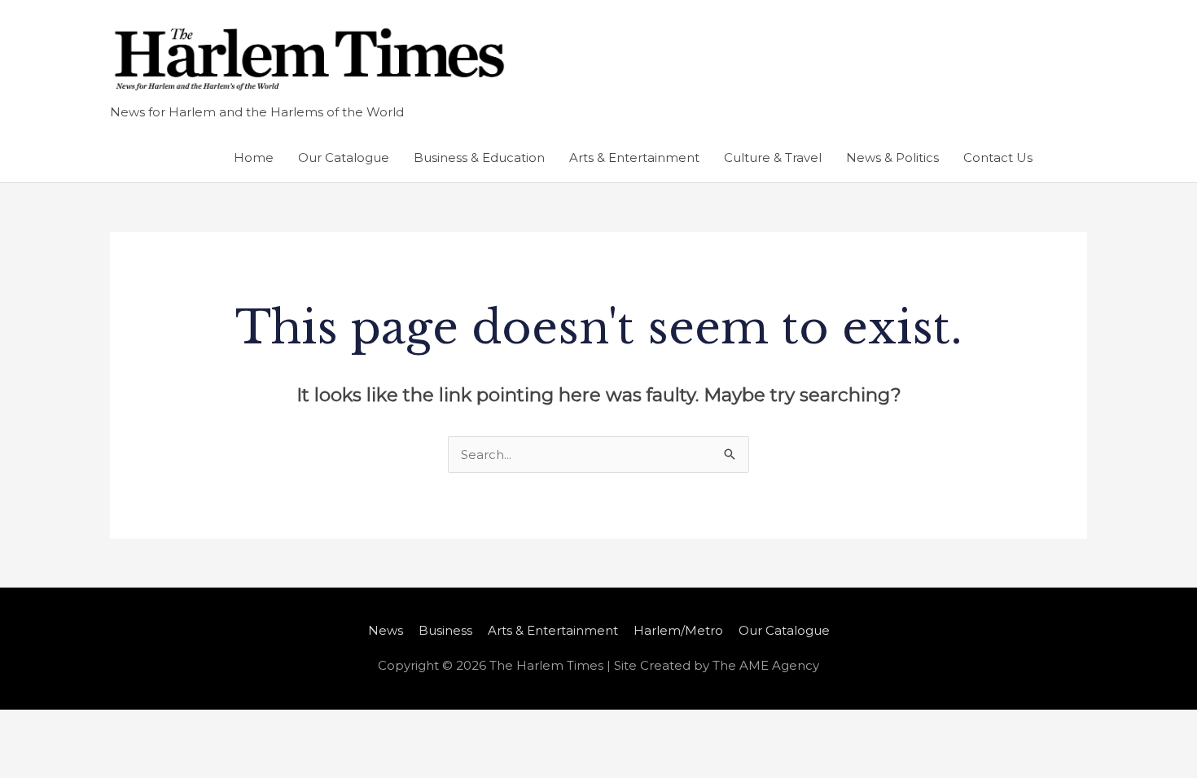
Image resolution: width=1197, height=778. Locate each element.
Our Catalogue (343, 157)
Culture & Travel (773, 157)
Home (254, 157)
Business (445, 630)
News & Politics (892, 157)
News (385, 630)
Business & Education (479, 157)
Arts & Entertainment (634, 157)
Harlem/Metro (678, 630)
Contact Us (998, 157)
